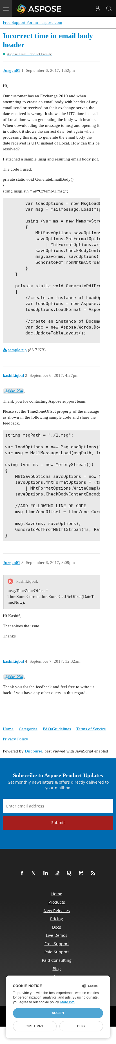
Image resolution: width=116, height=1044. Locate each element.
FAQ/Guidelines (57, 729)
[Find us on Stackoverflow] (58, 873)
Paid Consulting (57, 960)
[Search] (109, 8)
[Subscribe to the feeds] (94, 873)
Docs (56, 927)
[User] (97, 8)
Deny (81, 1026)
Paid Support (56, 951)
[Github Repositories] (82, 873)
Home (8, 729)
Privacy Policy (15, 739)
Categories (28, 729)
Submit (58, 822)
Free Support (56, 943)
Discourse (33, 751)
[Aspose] (39, 8)
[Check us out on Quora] (70, 873)
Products (56, 902)
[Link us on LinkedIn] (46, 873)
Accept (58, 1013)
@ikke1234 (14, 391)
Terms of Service (91, 729)
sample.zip (17, 350)
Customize (35, 1026)
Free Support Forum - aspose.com (32, 22)
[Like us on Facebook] (23, 873)
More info (67, 1002)
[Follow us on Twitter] (35, 873)
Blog (57, 968)
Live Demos (56, 935)
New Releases (57, 910)
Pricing (56, 918)
